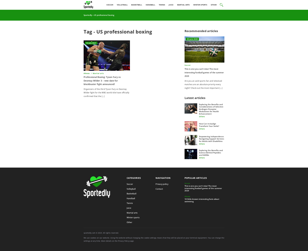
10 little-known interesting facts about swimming (202, 200)
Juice (171, 5)
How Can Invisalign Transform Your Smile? (209, 125)
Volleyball (122, 5)
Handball (150, 5)
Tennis (162, 5)
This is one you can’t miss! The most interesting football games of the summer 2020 (204, 72)
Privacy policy (162, 184)
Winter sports (200, 5)
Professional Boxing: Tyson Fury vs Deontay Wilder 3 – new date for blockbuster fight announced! (102, 81)
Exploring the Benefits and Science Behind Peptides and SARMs (211, 152)
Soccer (109, 5)
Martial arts (183, 5)
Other (214, 5)
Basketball (136, 5)
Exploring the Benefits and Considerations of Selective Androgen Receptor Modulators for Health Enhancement (211, 109)
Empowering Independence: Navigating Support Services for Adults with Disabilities (211, 138)
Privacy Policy (123, 241)
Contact (159, 189)
